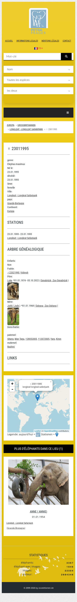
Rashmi (11, 346)
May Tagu (19, 338)
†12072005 (43, 338)
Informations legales (27, 41)
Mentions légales (50, 41)
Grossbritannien (26, 125)
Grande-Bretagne (15, 203)
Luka (9, 280)
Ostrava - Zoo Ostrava (46, 305)
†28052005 (31, 338)
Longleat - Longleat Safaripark (26, 129)
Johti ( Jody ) (13, 305)
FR (39, 48)
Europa (10, 125)
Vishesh (24, 272)
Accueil (9, 41)
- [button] (12, 389)
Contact (67, 41)
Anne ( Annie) (38, 511)
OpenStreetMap (51, 430)
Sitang (10, 338)
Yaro (52, 338)
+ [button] (12, 383)
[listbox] (38, 69)
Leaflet (37, 430)
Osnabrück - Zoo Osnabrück (54, 280)
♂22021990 (13, 272)
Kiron (58, 338)
